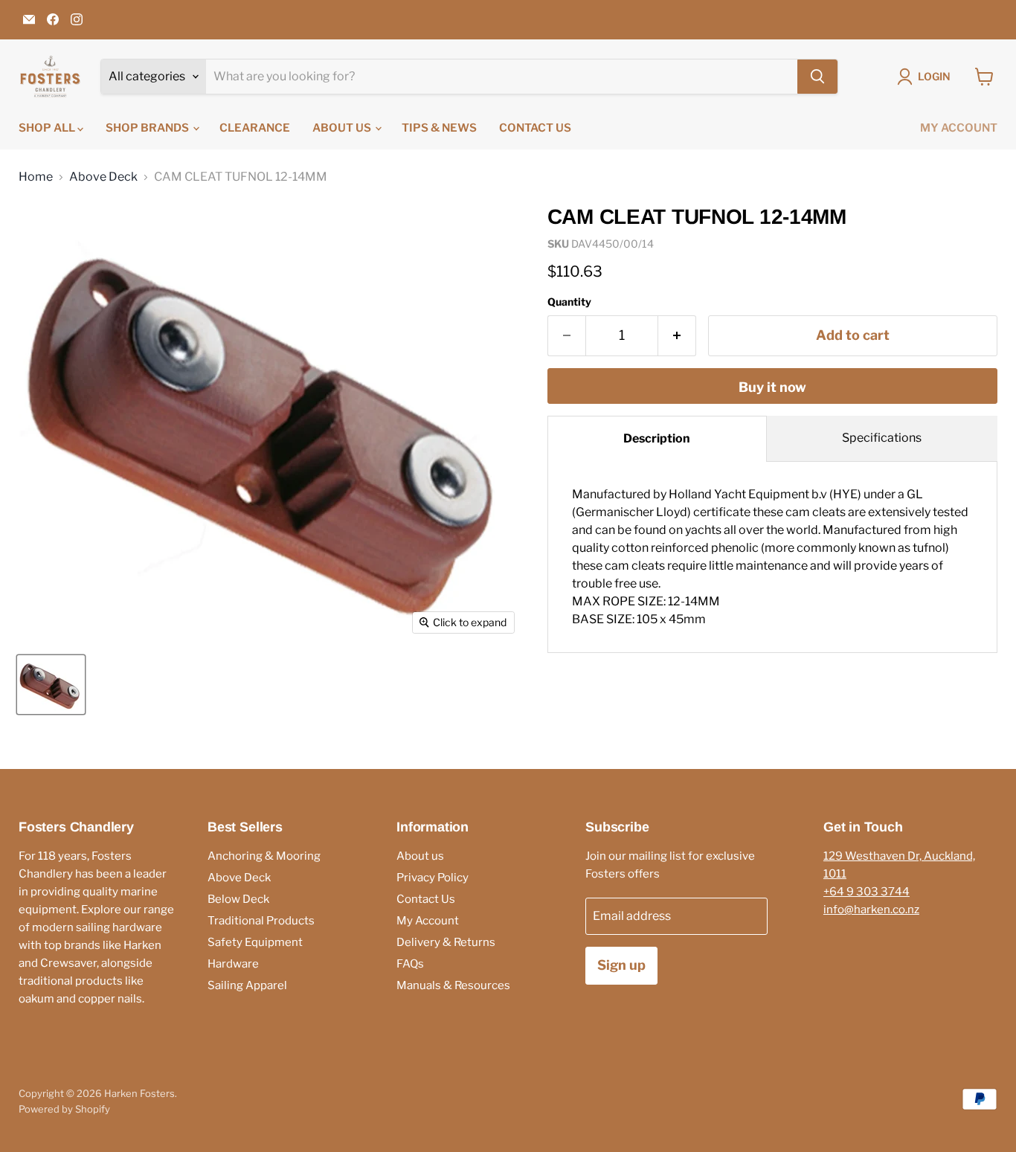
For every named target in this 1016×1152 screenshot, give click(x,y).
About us (342, 128)
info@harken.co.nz (871, 909)
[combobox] (501, 76)
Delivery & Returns (445, 942)
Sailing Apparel (247, 985)
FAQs (410, 964)
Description (656, 438)
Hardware (233, 964)
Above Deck (103, 177)
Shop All (48, 128)
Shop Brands (148, 128)
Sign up (621, 965)
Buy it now (772, 387)
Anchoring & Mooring (264, 856)
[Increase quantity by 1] (677, 335)
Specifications (882, 438)
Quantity (569, 302)
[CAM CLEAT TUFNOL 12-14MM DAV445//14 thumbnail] (51, 684)
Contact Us (535, 128)
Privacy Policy (432, 877)
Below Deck (238, 899)
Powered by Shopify (64, 1109)
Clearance (254, 128)
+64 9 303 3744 (866, 891)
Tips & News (439, 128)
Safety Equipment (255, 942)
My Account (958, 128)
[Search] (817, 76)
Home (36, 177)
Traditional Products (261, 920)
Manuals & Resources (453, 985)
